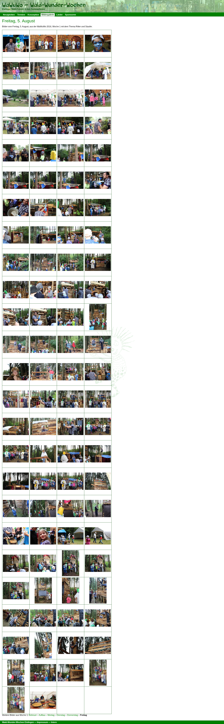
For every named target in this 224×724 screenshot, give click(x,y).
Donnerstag (72, 715)
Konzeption (33, 15)
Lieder (59, 15)
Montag (51, 715)
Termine (21, 15)
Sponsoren (70, 15)
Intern (54, 722)
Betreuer (33, 715)
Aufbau (42, 715)
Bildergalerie (47, 15)
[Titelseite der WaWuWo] (43, 5)
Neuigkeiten (9, 15)
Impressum (42, 722)
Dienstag (61, 715)
